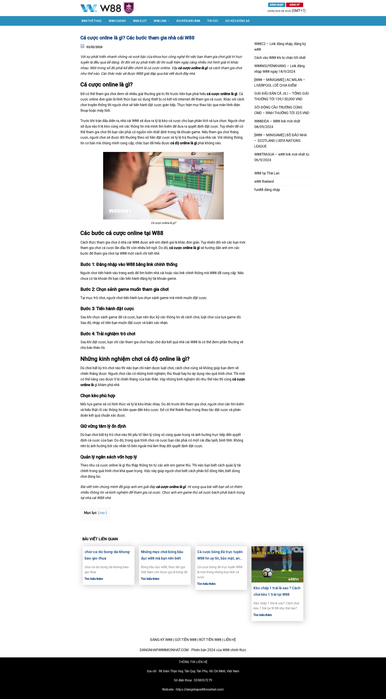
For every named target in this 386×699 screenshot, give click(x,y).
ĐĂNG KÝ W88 (161, 640)
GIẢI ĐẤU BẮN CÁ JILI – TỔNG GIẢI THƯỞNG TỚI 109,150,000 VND (281, 96)
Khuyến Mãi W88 (188, 21)
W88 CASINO (117, 21)
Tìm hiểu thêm (94, 578)
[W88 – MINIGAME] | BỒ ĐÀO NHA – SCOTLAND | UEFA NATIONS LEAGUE (280, 140)
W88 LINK (160, 21)
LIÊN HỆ (230, 640)
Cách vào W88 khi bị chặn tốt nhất (280, 58)
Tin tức (212, 21)
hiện (102, 513)
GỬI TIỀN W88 (186, 640)
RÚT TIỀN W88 (210, 640)
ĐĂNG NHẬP (276, 4)
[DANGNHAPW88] (122, 8)
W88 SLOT (140, 21)
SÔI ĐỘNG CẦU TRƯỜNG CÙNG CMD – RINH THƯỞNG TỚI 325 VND (281, 110)
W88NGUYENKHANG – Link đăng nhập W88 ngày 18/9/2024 (279, 69)
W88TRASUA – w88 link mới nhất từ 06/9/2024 (281, 157)
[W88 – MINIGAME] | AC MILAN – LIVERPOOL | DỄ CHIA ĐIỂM (279, 82)
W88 (257, 173)
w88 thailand (264, 181)
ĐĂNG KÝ (295, 4)
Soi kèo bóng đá (237, 21)
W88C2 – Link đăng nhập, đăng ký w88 (280, 46)
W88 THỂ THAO (91, 21)
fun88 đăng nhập (267, 190)
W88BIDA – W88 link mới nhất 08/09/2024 (277, 124)
